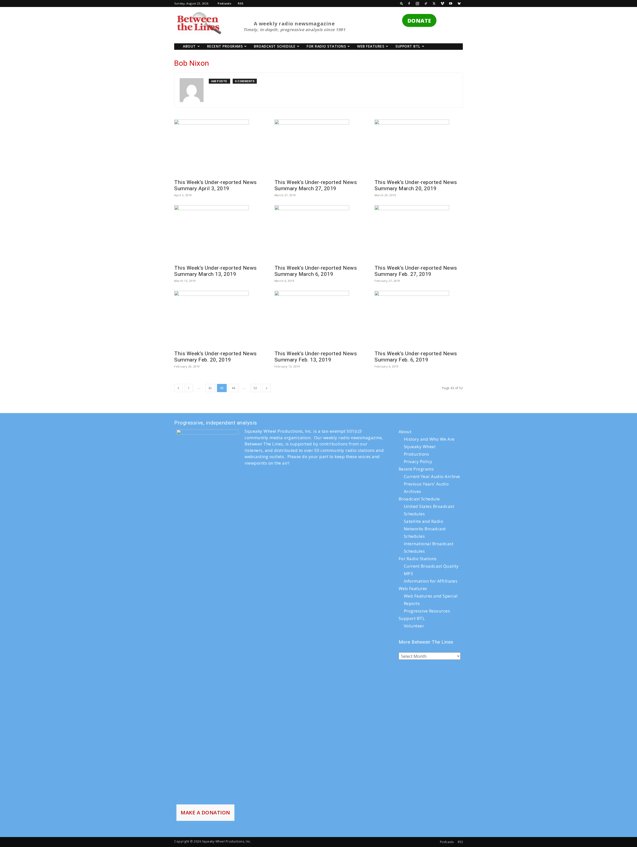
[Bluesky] (459, 3)
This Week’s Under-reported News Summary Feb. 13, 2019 (315, 357)
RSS (241, 3)
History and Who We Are (429, 439)
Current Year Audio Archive (432, 476)
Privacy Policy (418, 461)
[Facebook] (409, 3)
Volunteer (414, 626)
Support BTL (407, 46)
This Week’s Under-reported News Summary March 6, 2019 (315, 271)
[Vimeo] (442, 3)
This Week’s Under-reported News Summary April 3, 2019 (215, 185)
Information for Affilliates (431, 581)
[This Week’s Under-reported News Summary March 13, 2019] (218, 225)
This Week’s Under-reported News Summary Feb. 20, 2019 (215, 357)
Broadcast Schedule (274, 46)
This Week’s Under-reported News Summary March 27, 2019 (315, 185)
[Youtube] (451, 3)
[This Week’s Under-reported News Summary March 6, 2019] (318, 225)
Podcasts (224, 3)
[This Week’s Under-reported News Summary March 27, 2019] (318, 139)
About (189, 46)
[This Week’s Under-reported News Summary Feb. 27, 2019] (418, 225)
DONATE (419, 20)
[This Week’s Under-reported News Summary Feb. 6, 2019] (418, 311)
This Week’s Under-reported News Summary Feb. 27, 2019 (415, 271)
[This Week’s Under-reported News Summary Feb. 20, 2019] (218, 311)
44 (233, 388)
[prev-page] (178, 388)
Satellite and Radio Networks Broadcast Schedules (425, 528)
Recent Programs (225, 46)
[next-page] (266, 388)
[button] (401, 3)
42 (210, 388)
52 (255, 388)
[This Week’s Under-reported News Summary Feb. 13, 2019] (318, 311)
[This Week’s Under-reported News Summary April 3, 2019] (218, 139)
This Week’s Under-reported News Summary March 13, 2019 (215, 271)
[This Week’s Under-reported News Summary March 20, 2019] (418, 139)
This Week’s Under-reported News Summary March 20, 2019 (415, 185)
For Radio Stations (326, 46)
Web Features (370, 46)
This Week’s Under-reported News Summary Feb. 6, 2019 (415, 357)
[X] (434, 3)
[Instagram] (417, 3)
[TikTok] (425, 3)
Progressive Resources (427, 611)
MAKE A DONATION (205, 812)
